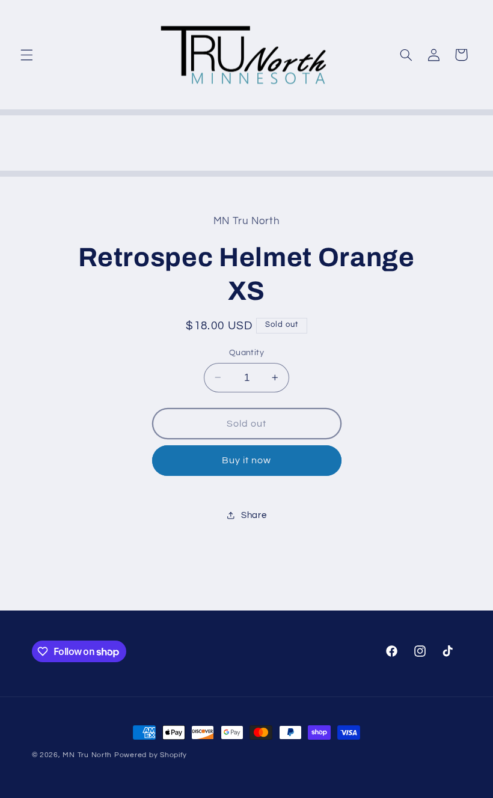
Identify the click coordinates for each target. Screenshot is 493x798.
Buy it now (247, 460)
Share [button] (253, 515)
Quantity (246, 353)
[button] (26, 55)
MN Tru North (87, 755)
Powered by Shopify (150, 755)
